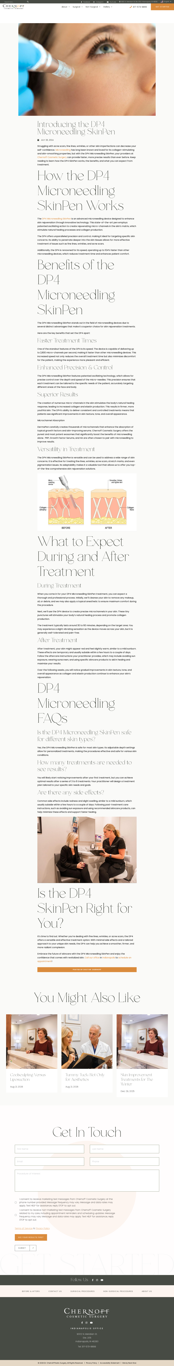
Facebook (86, 2)
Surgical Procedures (83, 1291)
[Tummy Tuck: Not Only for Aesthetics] (87, 1041)
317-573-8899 (139, 6)
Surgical (76, 6)
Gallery (106, 6)
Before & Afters (31, 1291)
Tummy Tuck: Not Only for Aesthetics (85, 1077)
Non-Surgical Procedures (118, 1291)
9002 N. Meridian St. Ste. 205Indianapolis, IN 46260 (87, 1337)
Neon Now (132, 1363)
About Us (147, 1291)
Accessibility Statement (109, 1363)
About (64, 6)
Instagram (100, 2)
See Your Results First (31, 1237)
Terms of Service (24, 1228)
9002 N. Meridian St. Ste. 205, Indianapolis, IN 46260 (139, 2)
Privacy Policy (43, 1228)
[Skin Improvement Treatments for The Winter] (142, 1041)
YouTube (113, 2)
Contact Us (55, 1291)
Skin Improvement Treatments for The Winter (137, 1079)
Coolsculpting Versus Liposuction (28, 1077)
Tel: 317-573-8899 (87, 1346)
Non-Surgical (92, 6)
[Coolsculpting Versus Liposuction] (31, 1041)
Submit (22, 1248)
